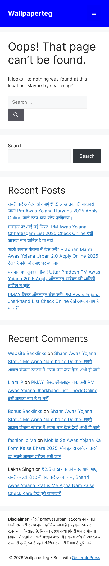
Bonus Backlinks (25, 411)
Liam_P (15, 382)
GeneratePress (86, 557)
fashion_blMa (22, 440)
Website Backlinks (27, 353)
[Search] (16, 115)
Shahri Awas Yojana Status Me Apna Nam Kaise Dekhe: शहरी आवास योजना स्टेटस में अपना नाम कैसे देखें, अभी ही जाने (54, 361)
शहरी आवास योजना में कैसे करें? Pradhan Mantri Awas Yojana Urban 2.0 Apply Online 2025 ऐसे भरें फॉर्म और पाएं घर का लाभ (53, 256)
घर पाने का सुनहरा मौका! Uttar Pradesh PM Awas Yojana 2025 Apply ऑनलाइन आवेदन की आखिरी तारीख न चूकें (54, 278)
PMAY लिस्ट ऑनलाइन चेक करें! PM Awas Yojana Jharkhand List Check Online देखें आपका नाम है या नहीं (54, 301)
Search (15, 145)
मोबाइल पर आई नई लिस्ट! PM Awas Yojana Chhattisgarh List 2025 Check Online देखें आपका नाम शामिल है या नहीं (50, 233)
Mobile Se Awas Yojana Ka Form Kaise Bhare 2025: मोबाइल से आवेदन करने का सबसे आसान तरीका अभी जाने (54, 448)
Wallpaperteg (30, 13)
